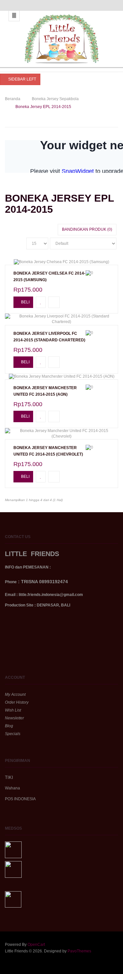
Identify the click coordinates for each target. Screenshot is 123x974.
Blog (9, 726)
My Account (15, 694)
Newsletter (14, 718)
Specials (12, 733)
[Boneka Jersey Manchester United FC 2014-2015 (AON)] (61, 376)
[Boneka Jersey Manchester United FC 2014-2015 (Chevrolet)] (61, 433)
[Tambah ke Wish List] (41, 302)
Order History (17, 702)
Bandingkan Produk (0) (87, 229)
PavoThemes (79, 951)
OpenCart (36, 944)
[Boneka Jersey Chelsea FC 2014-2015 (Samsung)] (61, 262)
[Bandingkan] (54, 302)
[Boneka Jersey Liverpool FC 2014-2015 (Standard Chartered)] (61, 319)
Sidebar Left (21, 79)
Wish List (13, 710)
